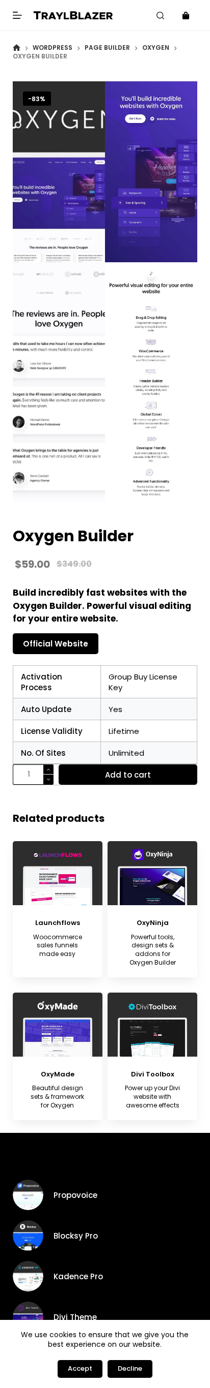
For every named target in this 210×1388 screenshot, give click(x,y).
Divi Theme (75, 1317)
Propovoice (75, 1195)
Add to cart (128, 774)
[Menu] (17, 15)
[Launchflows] (57, 873)
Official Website (55, 643)
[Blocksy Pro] (28, 1235)
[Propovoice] (28, 1195)
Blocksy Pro (76, 1235)
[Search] (160, 15)
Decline (130, 1368)
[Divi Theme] (28, 1317)
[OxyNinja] (152, 873)
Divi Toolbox (152, 1074)
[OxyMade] (57, 1025)
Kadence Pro (78, 1276)
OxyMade (57, 1074)
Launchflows (57, 923)
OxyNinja (153, 923)
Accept (80, 1368)
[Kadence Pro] (28, 1276)
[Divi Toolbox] (152, 1025)
